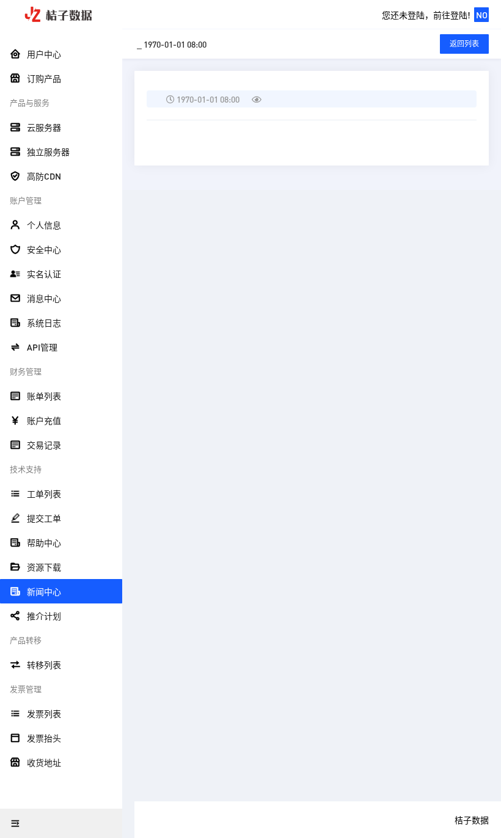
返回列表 (464, 43)
